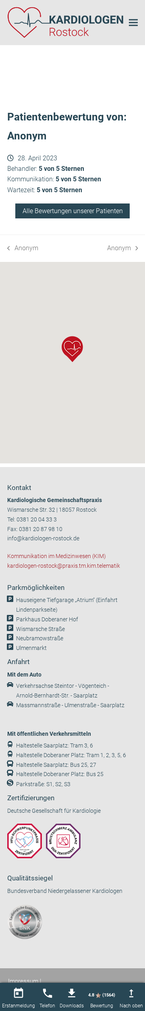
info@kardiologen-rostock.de (43, 538)
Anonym (22, 248)
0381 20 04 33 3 (37, 519)
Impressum (23, 981)
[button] (133, 22)
